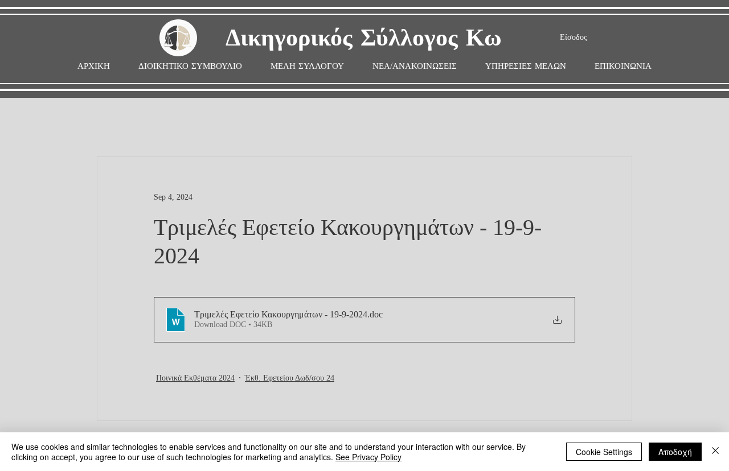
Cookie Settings (604, 451)
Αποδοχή (675, 451)
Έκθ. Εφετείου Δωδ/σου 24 (289, 378)
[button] (307, 66)
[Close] (715, 451)
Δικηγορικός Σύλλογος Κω (364, 38)
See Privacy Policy (368, 456)
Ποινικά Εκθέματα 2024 (195, 378)
